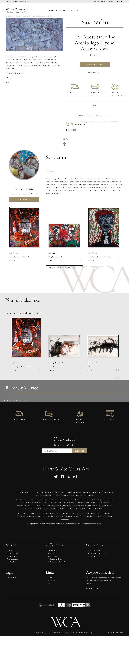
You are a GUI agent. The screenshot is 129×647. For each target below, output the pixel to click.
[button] (60, 21)
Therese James (12, 559)
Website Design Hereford (116, 632)
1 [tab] (104, 378)
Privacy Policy (12, 578)
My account (51, 580)
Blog (48, 583)
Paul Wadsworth (12, 562)
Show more (71, 130)
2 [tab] (107, 378)
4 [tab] (113, 378)
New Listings (51, 553)
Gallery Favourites (53, 556)
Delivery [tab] (80, 115)
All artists (10, 550)
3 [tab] (110, 378)
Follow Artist (24, 199)
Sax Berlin (94, 22)
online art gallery (41, 492)
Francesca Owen (13, 553)
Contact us (91, 556)
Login (93, 633)
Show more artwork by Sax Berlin (64, 268)
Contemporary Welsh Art (56, 562)
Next (118, 378)
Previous (116, 378)
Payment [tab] (98, 115)
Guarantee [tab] (108, 115)
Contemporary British (54, 559)
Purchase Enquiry (95, 64)
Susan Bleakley (12, 556)
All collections (52, 550)
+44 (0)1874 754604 (21, 1)
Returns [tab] (89, 115)
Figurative (37, 313)
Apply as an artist (92, 588)
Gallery (49, 578)
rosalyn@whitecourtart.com (97, 553)
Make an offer (94, 72)
